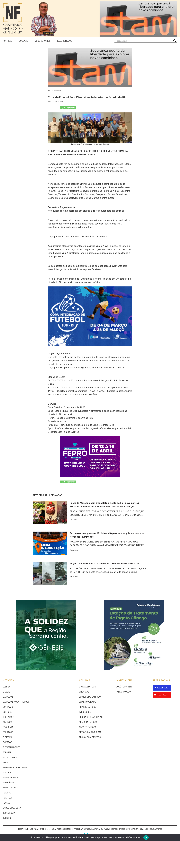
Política (7, 798)
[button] (174, 41)
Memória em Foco (88, 722)
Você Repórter (42, 41)
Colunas (23, 41)
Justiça (7, 772)
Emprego (7, 742)
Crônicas (84, 692)
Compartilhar (69, 108)
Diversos (7, 722)
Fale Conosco (64, 41)
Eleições (7, 737)
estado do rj (10, 757)
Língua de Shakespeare (91, 717)
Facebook (162, 687)
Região (6, 803)
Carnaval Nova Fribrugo (16, 702)
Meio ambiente (10, 777)
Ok (146, 837)
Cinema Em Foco (87, 687)
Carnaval (8, 697)
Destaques (8, 717)
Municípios (8, 782)
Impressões (85, 712)
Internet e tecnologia (15, 767)
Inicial (50, 91)
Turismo (7, 818)
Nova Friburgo (10, 787)
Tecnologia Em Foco (90, 737)
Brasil (6, 692)
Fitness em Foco (87, 707)
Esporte (59, 91)
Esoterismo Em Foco (90, 697)
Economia (8, 727)
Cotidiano (8, 707)
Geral (6, 762)
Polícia (7, 793)
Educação (8, 732)
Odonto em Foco (87, 727)
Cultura (7, 712)
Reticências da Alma (90, 732)
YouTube (161, 694)
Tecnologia (9, 813)
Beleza (6, 687)
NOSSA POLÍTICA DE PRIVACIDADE (31, 829)
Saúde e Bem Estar (12, 808)
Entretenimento (11, 747)
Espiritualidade (87, 702)
